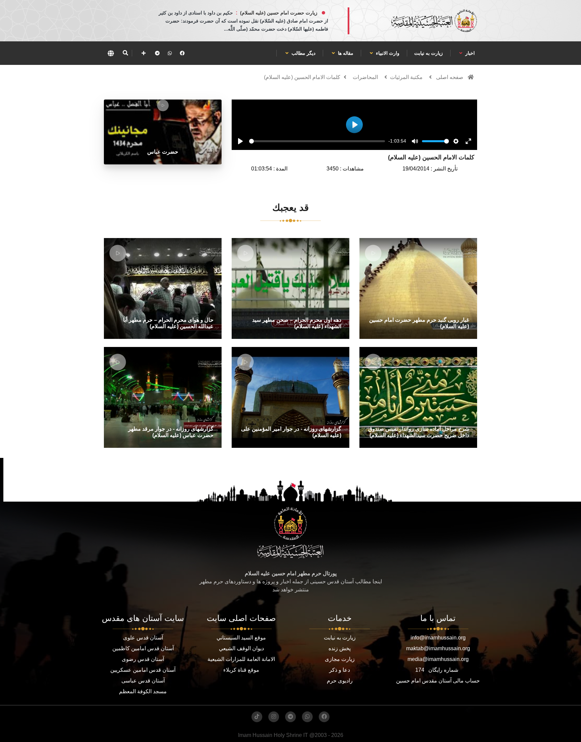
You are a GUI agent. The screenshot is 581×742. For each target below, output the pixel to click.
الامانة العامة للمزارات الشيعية (241, 659)
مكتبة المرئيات (406, 77)
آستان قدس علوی (143, 637)
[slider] (317, 141)
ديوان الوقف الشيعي (241, 648)
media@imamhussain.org (438, 659)
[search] (125, 53)
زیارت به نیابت (428, 53)
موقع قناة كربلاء (241, 670)
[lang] (110, 53)
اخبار (469, 53)
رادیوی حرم (340, 681)
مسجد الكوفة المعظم (143, 691)
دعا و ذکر (339, 670)
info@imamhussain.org (438, 637)
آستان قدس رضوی (143, 659)
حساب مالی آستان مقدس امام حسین (438, 681)
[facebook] (182, 53)
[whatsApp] (169, 53)
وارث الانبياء (387, 53)
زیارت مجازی (340, 659)
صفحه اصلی (449, 77)
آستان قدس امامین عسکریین (143, 670)
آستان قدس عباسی (143, 681)
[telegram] (157, 53)
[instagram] (273, 716)
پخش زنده (339, 648)
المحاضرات (365, 77)
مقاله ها (345, 53)
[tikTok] (256, 716)
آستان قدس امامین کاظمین (143, 648)
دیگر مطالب (302, 53)
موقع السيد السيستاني (241, 637)
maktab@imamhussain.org (438, 648)
